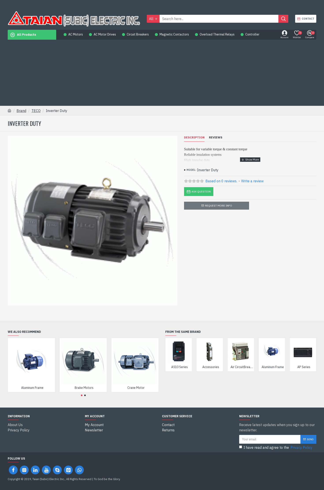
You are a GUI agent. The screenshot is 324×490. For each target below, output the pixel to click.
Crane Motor (136, 388)
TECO (36, 110)
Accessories (210, 367)
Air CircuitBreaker (242, 367)
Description (194, 137)
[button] (81, 395)
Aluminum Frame (32, 388)
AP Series (303, 367)
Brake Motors (84, 388)
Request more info (218, 205)
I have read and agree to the (278, 447)
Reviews (215, 137)
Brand (21, 110)
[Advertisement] (162, 73)
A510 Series (179, 367)
